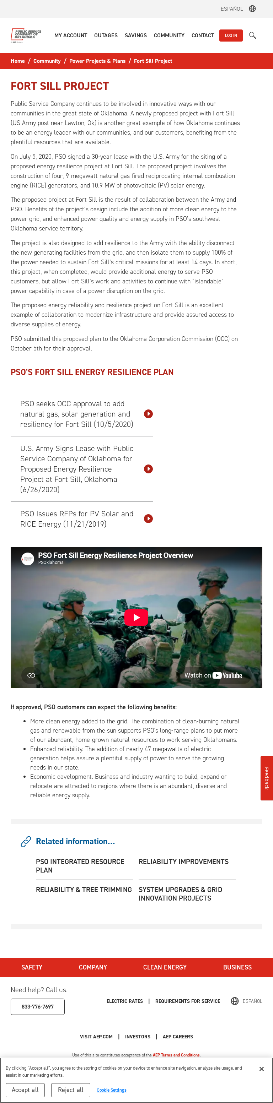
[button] (70, 35)
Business (237, 967)
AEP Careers (178, 1036)
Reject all (71, 1090)
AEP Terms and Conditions (176, 1055)
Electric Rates (125, 1001)
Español (232, 8)
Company (93, 967)
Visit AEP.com (96, 1036)
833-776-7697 (38, 1006)
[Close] (261, 1069)
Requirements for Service (187, 1001)
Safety (31, 967)
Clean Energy (165, 967)
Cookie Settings (112, 1090)
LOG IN (231, 35)
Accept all (25, 1090)
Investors (137, 1036)
